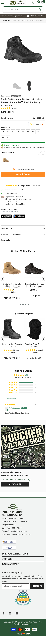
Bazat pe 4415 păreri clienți (29, 186)
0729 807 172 (14, 522)
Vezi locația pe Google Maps (15, 204)
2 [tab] (20, 304)
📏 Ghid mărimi (36, 124)
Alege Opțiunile (12, 298)
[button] (2, 2)
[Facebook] (3, 613)
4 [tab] (25, 304)
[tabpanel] (12, 279)
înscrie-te (37, 586)
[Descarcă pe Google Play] (19, 216)
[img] (10, 405)
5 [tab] (28, 304)
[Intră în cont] (32, 2)
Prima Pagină (5, 20)
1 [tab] (17, 304)
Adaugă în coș (23, 174)
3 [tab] (23, 304)
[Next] (43, 75)
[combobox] (23, 9)
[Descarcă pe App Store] (6, 216)
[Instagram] (10, 613)
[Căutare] (40, 10)
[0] (42, 2)
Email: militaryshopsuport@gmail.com (16, 534)
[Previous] (39, 75)
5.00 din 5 (28, 375)
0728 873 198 (12, 202)
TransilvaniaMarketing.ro (23, 624)
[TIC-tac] (16, 613)
